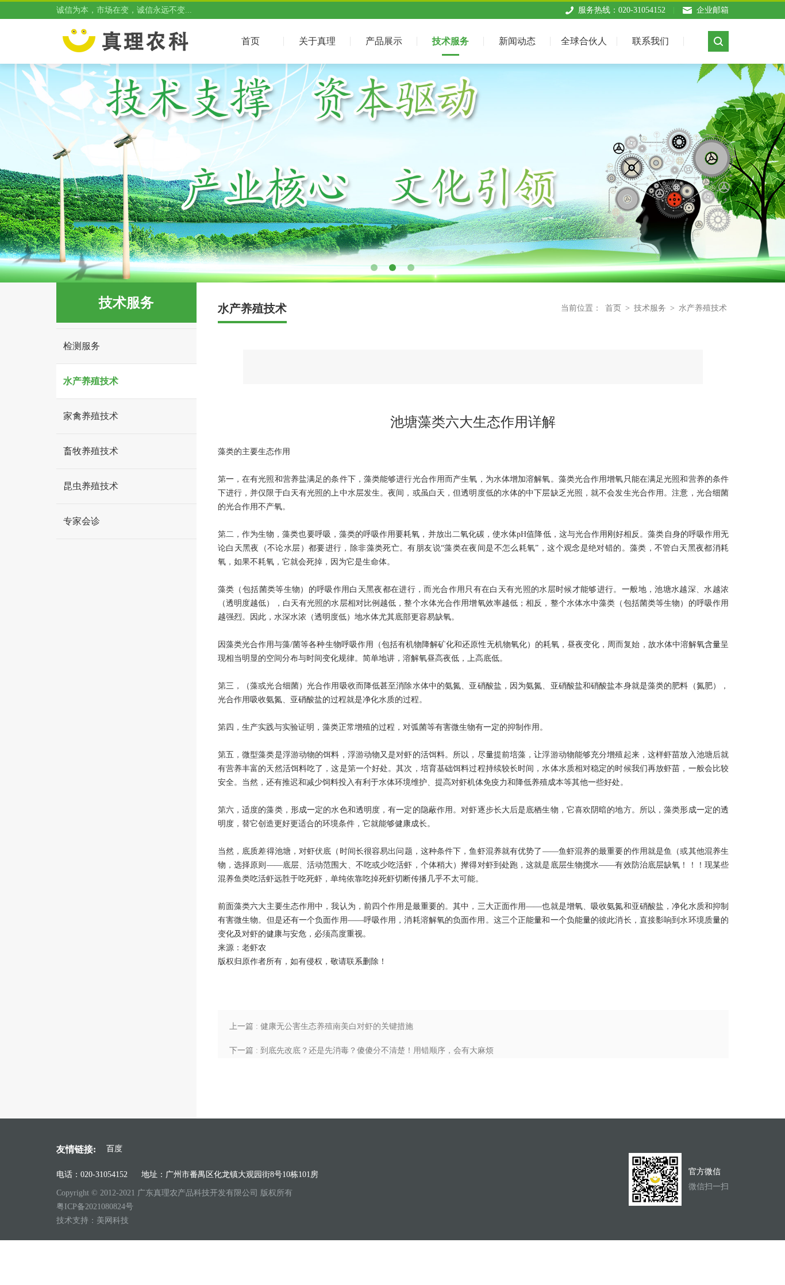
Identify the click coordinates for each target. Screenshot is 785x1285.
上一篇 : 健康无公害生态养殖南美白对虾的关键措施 (321, 1026)
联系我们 (650, 41)
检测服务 (81, 346)
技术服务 (450, 41)
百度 (114, 1148)
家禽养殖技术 (90, 416)
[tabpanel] (392, 150)
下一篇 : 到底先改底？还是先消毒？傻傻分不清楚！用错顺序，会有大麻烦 (361, 1050)
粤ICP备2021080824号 (94, 1206)
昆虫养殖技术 (90, 486)
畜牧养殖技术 (90, 451)
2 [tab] (392, 267)
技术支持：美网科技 (92, 1220)
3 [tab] (410, 267)
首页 (613, 308)
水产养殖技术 (90, 381)
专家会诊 (81, 521)
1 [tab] (374, 267)
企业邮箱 (713, 10)
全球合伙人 (584, 41)
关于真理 (317, 41)
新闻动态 (517, 41)
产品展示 (383, 41)
